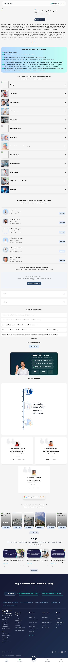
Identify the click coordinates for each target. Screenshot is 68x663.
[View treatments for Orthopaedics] (65, 172)
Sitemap (44, 625)
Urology (17, 618)
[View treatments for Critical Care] (65, 119)
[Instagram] (55, 652)
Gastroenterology (20, 627)
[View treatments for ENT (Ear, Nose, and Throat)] (65, 181)
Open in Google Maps (34, 283)
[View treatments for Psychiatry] (65, 189)
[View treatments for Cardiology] (65, 93)
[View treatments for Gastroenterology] (65, 128)
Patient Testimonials (59, 621)
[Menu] (62, 4)
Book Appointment (40, 20)
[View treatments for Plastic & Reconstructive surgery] (65, 146)
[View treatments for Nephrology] (65, 137)
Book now (62, 213)
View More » (32, 636)
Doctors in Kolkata (34, 629)
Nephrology (18, 620)
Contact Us (59, 625)
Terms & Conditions (45, 616)
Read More (34, 42)
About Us (58, 616)
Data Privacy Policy (47, 620)
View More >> (34, 532)
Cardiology (18, 625)
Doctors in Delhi (33, 622)
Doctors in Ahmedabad (32, 632)
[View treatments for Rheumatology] (65, 154)
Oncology (18, 623)
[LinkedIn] (59, 652)
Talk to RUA (11, 593)
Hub (57, 627)
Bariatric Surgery (19, 630)
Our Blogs (58, 618)
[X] (65, 652)
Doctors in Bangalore (32, 616)
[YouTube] (62, 652)
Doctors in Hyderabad (32, 625)
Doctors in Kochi (33, 620)
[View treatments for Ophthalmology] (65, 102)
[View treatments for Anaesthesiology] (65, 163)
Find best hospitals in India (29, 593)
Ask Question (34, 346)
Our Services (45, 627)
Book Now (6, 527)
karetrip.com (8, 652)
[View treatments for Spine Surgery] (65, 111)
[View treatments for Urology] (65, 84)
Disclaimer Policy (46, 622)
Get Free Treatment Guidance (51, 593)
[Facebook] (52, 652)
